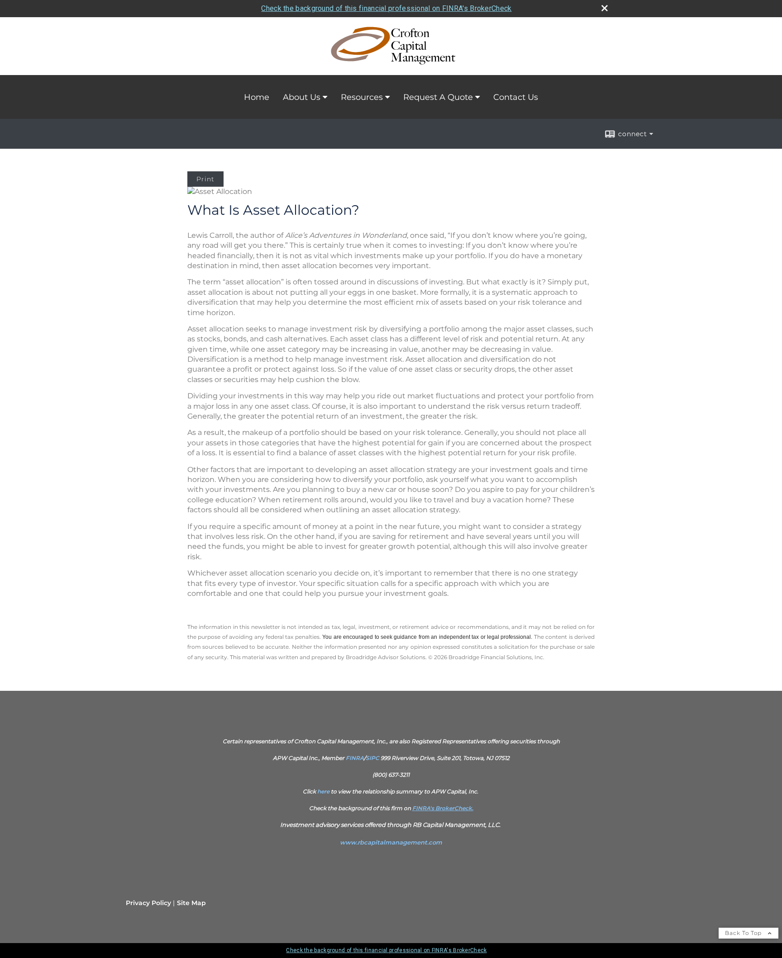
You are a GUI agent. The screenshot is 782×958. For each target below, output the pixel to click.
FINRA (355, 758)
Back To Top (744, 933)
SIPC (372, 758)
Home (256, 97)
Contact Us (515, 97)
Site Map (191, 903)
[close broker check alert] (604, 8)
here (323, 791)
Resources (362, 97)
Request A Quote (438, 97)
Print (205, 179)
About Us (301, 97)
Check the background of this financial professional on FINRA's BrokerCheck (386, 8)
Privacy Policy (148, 903)
